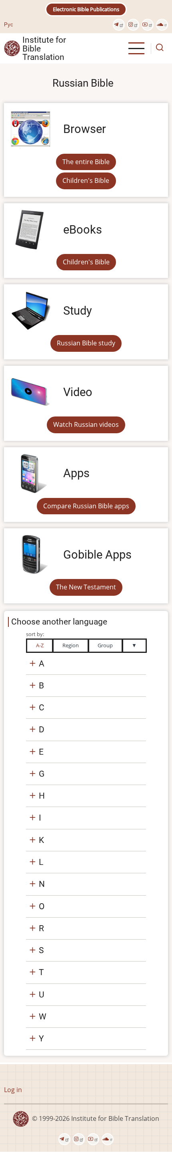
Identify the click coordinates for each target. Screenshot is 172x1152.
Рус (8, 24)
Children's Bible (85, 180)
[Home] (12, 48)
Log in (13, 1089)
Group (105, 645)
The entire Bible (86, 161)
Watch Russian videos (86, 424)
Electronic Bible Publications (86, 9)
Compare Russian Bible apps (86, 506)
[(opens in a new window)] (119, 25)
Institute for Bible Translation (44, 48)
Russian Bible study (86, 343)
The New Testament (86, 587)
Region (70, 645)
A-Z (40, 645)
